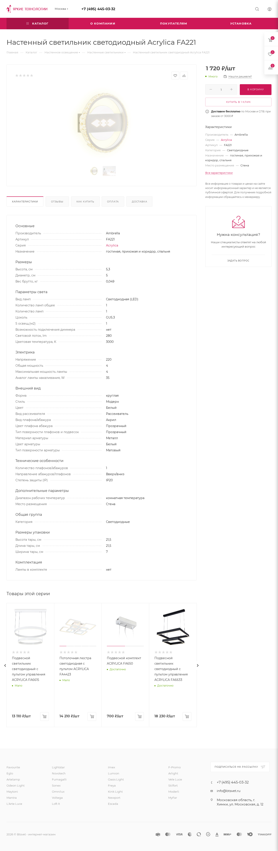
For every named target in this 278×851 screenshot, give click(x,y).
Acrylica (112, 245)
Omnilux (58, 791)
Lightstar (58, 767)
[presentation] (5, 665)
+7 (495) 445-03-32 (98, 9)
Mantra (12, 797)
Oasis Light (116, 779)
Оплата (113, 201)
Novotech (59, 773)
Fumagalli (59, 779)
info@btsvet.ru (228, 791)
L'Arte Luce (14, 803)
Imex (111, 767)
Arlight (173, 773)
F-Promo (174, 767)
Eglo (10, 773)
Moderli (173, 791)
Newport (114, 797)
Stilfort (173, 785)
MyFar (172, 797)
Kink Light (115, 791)
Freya (112, 785)
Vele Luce (175, 779)
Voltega (57, 797)
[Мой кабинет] (269, 9)
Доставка (139, 201)
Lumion (113, 773)
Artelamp (13, 779)
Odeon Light (16, 785)
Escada (113, 803)
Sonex (56, 785)
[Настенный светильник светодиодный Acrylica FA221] (101, 123)
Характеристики (25, 201)
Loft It (56, 803)
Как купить (85, 201)
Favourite (13, 767)
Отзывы (57, 201)
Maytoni (12, 791)
